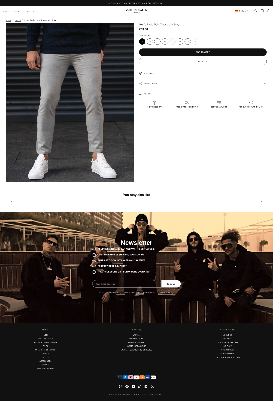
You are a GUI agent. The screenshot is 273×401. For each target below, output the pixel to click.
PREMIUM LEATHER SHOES (45, 342)
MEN (5, 11)
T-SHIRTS (45, 354)
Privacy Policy (227, 350)
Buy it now (203, 61)
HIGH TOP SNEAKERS (45, 368)
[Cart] (268, 10)
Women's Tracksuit (136, 346)
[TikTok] (140, 386)
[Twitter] (152, 386)
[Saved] (262, 10)
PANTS (45, 346)
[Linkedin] (146, 386)
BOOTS (46, 357)
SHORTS (45, 365)
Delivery (227, 339)
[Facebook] (127, 386)
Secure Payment (227, 354)
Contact (227, 346)
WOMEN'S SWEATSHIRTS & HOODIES (136, 350)
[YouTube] (133, 386)
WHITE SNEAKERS (45, 339)
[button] (256, 10)
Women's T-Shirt (136, 339)
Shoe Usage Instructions (227, 357)
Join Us (171, 284)
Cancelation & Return (227, 342)
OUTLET (30, 11)
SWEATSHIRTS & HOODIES (46, 350)
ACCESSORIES (45, 361)
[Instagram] (121, 386)
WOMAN (17, 11)
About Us (227, 335)
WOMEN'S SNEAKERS (136, 342)
